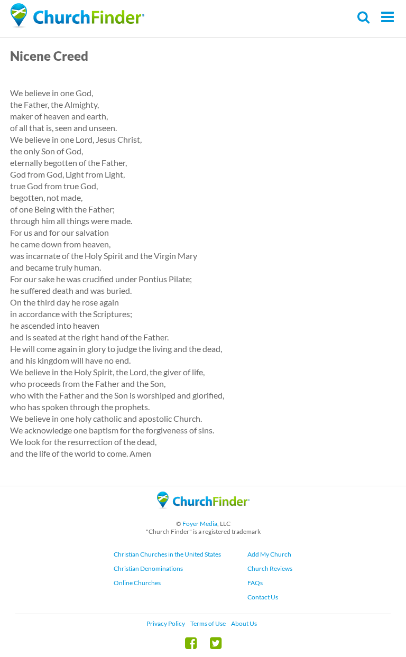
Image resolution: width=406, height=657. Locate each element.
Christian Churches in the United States (167, 554)
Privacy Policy (165, 623)
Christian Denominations (148, 568)
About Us (244, 623)
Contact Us (262, 597)
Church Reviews (269, 568)
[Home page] (77, 16)
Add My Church (269, 554)
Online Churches (137, 583)
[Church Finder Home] (203, 513)
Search (364, 17)
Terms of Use (208, 623)
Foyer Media (199, 524)
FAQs (255, 583)
